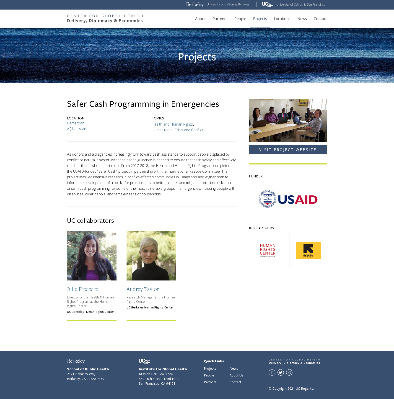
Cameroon (75, 123)
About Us (236, 375)
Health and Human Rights (172, 124)
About (200, 18)
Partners (220, 18)
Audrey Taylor (143, 289)
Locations (282, 18)
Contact (320, 18)
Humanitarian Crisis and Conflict (177, 129)
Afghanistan (76, 128)
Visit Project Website (287, 149)
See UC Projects (288, 198)
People (240, 18)
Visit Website (308, 255)
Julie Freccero (82, 289)
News (302, 18)
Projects (260, 18)
